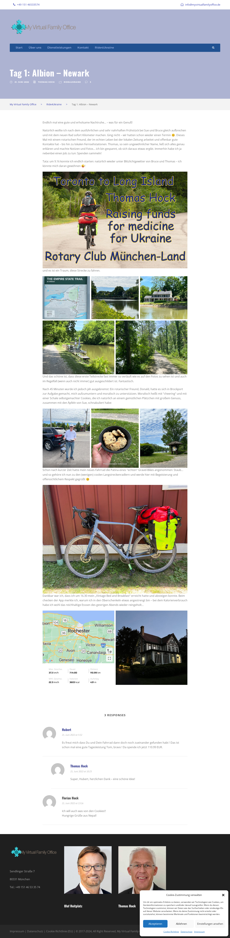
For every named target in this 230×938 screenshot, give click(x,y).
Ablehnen (181, 923)
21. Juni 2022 (22, 82)
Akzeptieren (155, 923)
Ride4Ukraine (104, 47)
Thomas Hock (46, 82)
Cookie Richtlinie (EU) (59, 931)
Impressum (199, 931)
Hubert (66, 729)
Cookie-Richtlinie (171, 931)
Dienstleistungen (59, 47)
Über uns (35, 47)
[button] (223, 895)
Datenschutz (186, 931)
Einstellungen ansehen (210, 923)
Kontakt (83, 47)
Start (19, 47)
